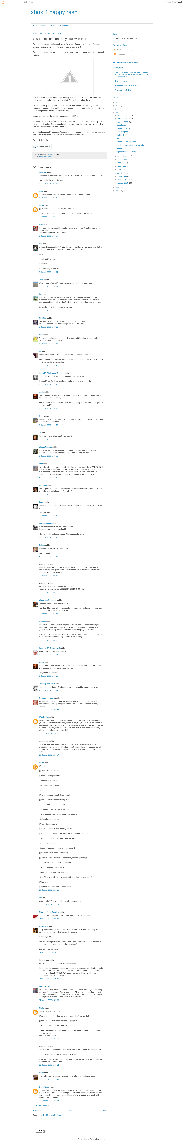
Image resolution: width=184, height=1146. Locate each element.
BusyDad (43, 485)
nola (41, 898)
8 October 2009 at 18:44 (48, 478)
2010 (117, 109)
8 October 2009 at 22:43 (48, 516)
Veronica (42, 172)
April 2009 (121, 173)
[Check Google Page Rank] (40, 1132)
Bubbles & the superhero (127, 142)
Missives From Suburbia (49, 912)
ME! (40, 244)
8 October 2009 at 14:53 (48, 425)
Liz (40, 351)
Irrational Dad (44, 986)
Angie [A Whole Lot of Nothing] (51, 373)
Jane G (42, 280)
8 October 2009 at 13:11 (48, 327)
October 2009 (123, 122)
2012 (117, 102)
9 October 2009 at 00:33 (48, 576)
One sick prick (122, 132)
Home (35, 26)
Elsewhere (64, 26)
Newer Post (37, 1111)
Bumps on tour (123, 149)
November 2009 (124, 119)
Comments (120, 54)
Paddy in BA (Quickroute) (49, 648)
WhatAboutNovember (48, 600)
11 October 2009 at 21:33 (49, 1000)
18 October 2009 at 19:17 (49, 1079)
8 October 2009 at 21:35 (48, 494)
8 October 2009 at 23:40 (48, 537)
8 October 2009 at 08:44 (48, 198)
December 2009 (124, 115)
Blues (41, 1073)
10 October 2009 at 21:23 (49, 890)
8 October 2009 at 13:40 (48, 365)
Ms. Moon (43, 318)
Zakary (42, 545)
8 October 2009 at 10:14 (48, 286)
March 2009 (122, 176)
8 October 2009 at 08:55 (48, 217)
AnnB (41, 335)
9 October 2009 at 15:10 (48, 676)
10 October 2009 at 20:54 (49, 755)
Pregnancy (43, 157)
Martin (41, 205)
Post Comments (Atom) (52, 1115)
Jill (40, 433)
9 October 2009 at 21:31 (48, 690)
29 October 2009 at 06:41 (49, 1101)
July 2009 (121, 163)
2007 (117, 191)
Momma (42, 622)
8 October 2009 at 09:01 (48, 272)
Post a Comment (42, 1106)
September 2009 (124, 156)
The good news (121, 81)
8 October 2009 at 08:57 (48, 236)
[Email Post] (57, 154)
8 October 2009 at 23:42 (48, 557)
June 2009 (121, 166)
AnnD (41, 392)
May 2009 (121, 170)
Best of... (53, 26)
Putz (41, 464)
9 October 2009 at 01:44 (48, 614)
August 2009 (122, 159)
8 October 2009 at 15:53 (48, 456)
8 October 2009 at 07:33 (48, 183)
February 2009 (123, 180)
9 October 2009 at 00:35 (48, 592)
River (41, 225)
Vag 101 (120, 138)
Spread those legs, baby (126, 152)
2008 (117, 187)
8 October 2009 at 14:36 (48, 408)
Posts (118, 50)
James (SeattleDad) (47, 684)
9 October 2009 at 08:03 (48, 640)
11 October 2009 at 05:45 (49, 919)
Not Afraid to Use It (47, 698)
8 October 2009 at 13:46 (48, 384)
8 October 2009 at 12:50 (48, 310)
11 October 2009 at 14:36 (49, 952)
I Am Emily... (44, 717)
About (43, 26)
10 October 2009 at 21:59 (49, 904)
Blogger (102, 1139)
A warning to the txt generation (127, 85)
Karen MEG (43, 926)
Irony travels (119, 68)
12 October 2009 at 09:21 (49, 1065)
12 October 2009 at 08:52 (49, 1039)
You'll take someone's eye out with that (132, 145)
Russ (41, 416)
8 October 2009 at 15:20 (48, 439)
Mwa (41, 191)
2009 (117, 112)
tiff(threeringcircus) (47, 524)
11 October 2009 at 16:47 (49, 979)
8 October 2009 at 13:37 (48, 344)
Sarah (41, 502)
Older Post (102, 1111)
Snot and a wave (123, 128)
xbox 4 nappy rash (54, 12)
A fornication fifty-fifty (123, 90)
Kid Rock (120, 135)
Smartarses (121, 125)
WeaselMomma (45, 447)
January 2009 (123, 183)
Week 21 (51, 157)
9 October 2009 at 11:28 (48, 655)
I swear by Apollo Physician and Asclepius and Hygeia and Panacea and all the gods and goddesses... (131, 74)
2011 (117, 106)
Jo (40, 294)
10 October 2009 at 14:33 (49, 733)
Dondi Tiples (44, 1087)
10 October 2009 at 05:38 (49, 710)
